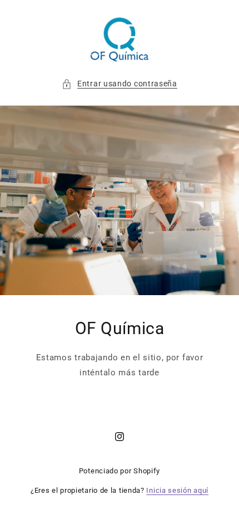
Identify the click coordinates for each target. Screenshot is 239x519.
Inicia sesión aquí (177, 490)
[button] (119, 84)
